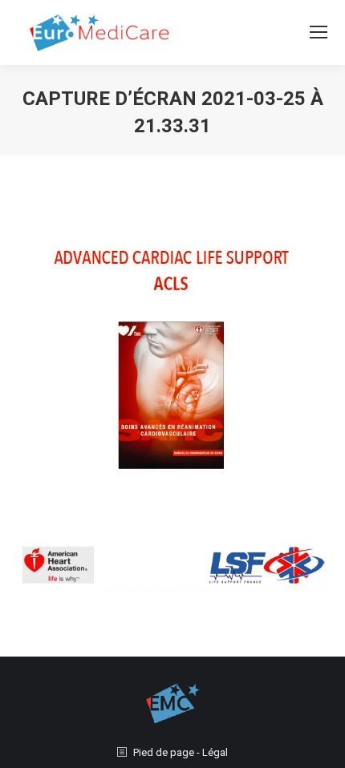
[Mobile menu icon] (318, 32)
